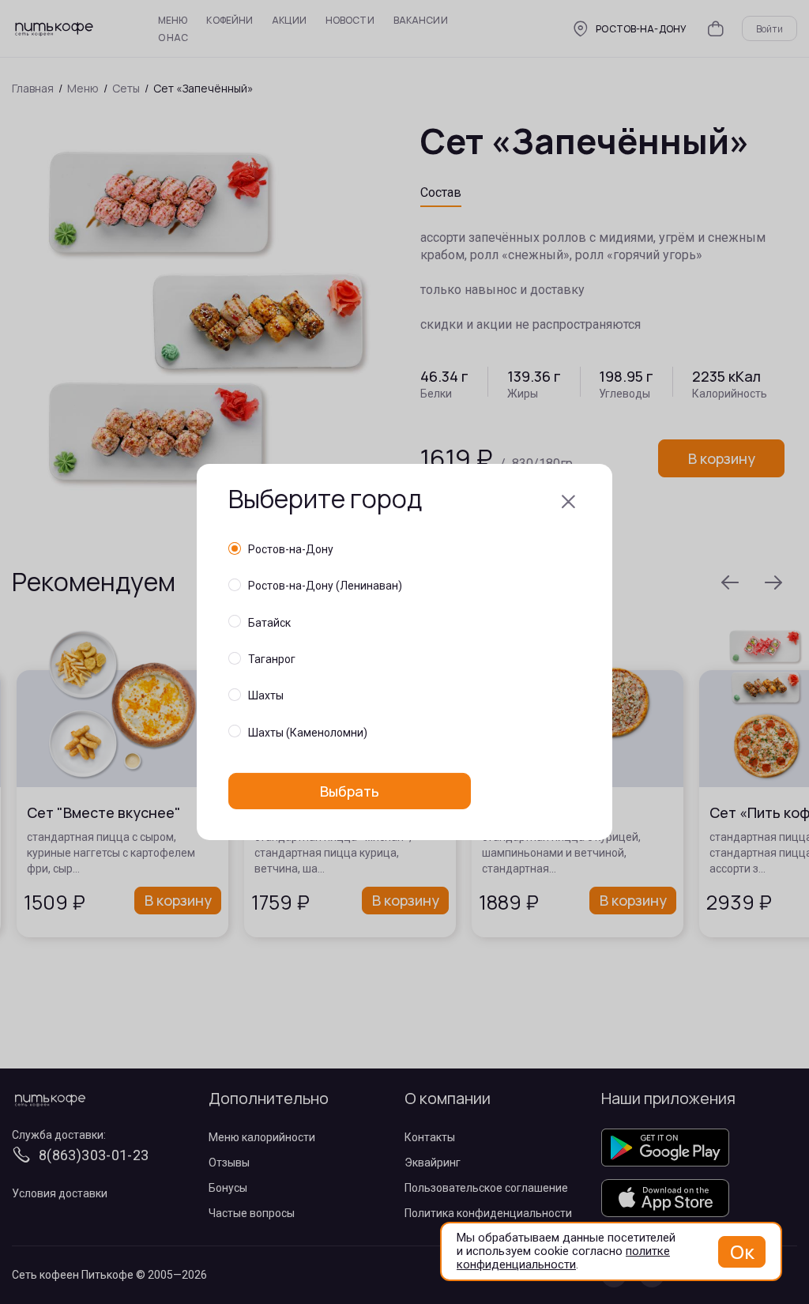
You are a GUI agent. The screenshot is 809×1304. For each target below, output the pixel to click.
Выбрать (349, 791)
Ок (742, 1251)
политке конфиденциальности (563, 1258)
